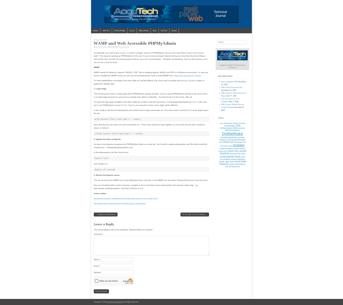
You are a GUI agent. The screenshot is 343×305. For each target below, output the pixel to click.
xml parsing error (234, 166)
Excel (132, 31)
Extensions (223, 139)
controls (235, 123)
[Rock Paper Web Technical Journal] (171, 14)
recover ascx (223, 151)
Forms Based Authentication (236, 139)
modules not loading (226, 148)
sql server (228, 156)
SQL (155, 31)
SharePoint (144, 31)
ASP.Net (106, 31)
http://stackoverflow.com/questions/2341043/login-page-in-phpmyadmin (120, 203)
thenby (243, 156)
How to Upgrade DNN (229, 82)
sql (221, 156)
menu (230, 145)
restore (231, 151)
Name (97, 259)
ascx (221, 123)
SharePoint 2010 (235, 153)
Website (97, 272)
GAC (220, 142)
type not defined (225, 159)
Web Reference (240, 164)
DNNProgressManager (232, 130)
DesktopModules (230, 125)
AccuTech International (115, 302)
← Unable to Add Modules (106, 215)
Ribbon (236, 151)
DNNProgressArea (239, 128)
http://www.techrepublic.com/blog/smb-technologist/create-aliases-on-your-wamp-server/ (126, 198)
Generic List (228, 142)
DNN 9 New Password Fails (232, 87)
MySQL (96, 40)
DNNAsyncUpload (226, 128)
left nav (225, 145)
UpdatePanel (241, 159)
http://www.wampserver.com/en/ (187, 76)
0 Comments (124, 47)
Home (95, 31)
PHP (100, 40)
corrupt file (241, 123)
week (226, 166)
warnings (232, 164)
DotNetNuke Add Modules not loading (232, 137)
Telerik (237, 156)
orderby (242, 148)
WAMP (104, 40)
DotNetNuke (119, 31)
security (243, 151)
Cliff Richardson (101, 47)
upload (227, 161)
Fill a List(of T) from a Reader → (194, 215)
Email (97, 266)
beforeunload (228, 123)
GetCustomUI (238, 142)
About (174, 31)
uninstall (233, 159)
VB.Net (164, 31)
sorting (243, 153)
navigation (236, 148)
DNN (238, 125)
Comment (98, 234)
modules (239, 145)
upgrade (221, 161)
